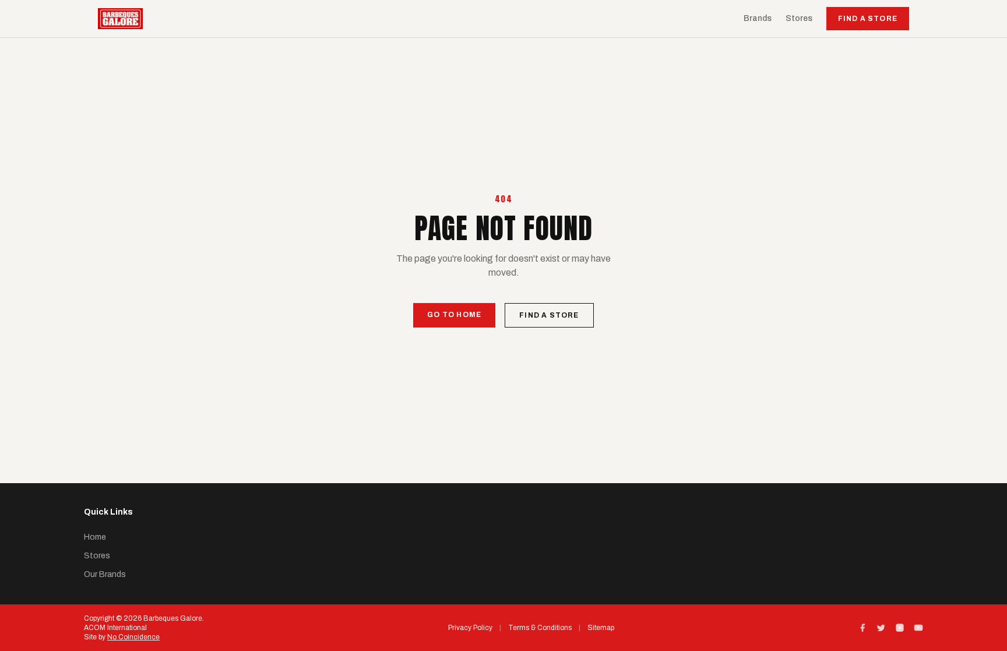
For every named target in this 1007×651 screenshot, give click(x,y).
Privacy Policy (470, 628)
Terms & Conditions (540, 628)
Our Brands (105, 574)
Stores (799, 18)
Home (95, 537)
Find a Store (867, 19)
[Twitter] (881, 627)
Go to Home (454, 315)
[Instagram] (899, 627)
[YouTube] (918, 627)
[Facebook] (862, 627)
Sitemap (600, 628)
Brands (758, 18)
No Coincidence (133, 637)
